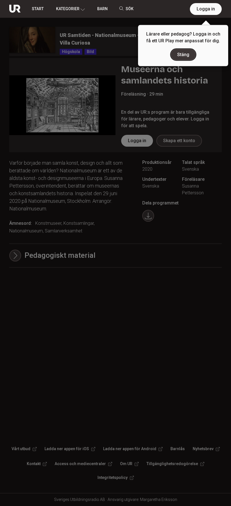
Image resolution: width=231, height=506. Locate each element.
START (38, 8)
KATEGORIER (67, 8)
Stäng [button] (183, 54)
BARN (102, 8)
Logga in (206, 9)
